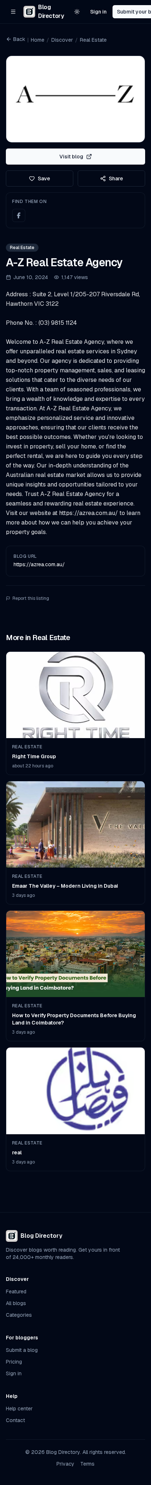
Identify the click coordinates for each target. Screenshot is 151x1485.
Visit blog (71, 156)
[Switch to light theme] (77, 11)
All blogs (16, 1303)
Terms (87, 1463)
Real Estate (93, 40)
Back (19, 39)
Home (37, 40)
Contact (15, 1420)
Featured (16, 1291)
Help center (19, 1408)
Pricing (14, 1361)
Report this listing (30, 598)
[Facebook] (18, 215)
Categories (19, 1315)
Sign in (98, 11)
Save (44, 178)
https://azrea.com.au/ (39, 564)
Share (116, 178)
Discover (62, 40)
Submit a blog (22, 1350)
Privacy (65, 1463)
